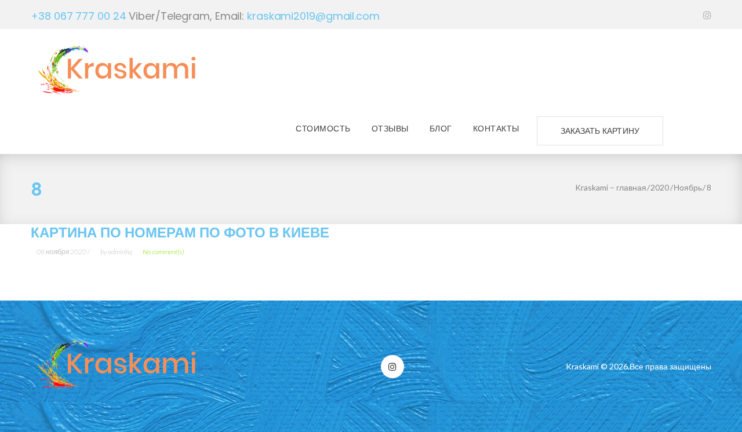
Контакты (496, 128)
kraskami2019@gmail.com (313, 16)
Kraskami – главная (610, 187)
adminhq (120, 251)
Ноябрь (688, 187)
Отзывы (390, 128)
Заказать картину (600, 131)
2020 (659, 187)
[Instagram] (707, 14)
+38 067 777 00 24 (78, 16)
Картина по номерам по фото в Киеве (180, 232)
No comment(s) (163, 251)
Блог (441, 128)
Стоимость (323, 128)
